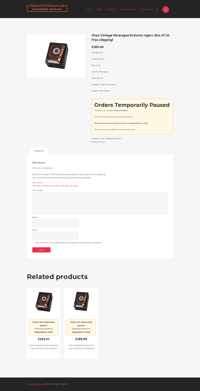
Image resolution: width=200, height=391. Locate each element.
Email (35, 230)
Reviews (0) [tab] (39, 151)
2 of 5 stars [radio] (45, 186)
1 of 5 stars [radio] (36, 186)
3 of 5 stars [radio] (55, 186)
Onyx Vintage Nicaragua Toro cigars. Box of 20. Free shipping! (81, 347)
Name (35, 217)
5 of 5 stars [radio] (73, 186)
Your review (37, 190)
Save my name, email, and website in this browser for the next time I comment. (68, 242)
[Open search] (156, 10)
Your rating (37, 182)
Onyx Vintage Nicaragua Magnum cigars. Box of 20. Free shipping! (43, 347)
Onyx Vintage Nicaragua (110, 138)
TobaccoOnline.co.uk (36, 384)
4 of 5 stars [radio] (64, 186)
